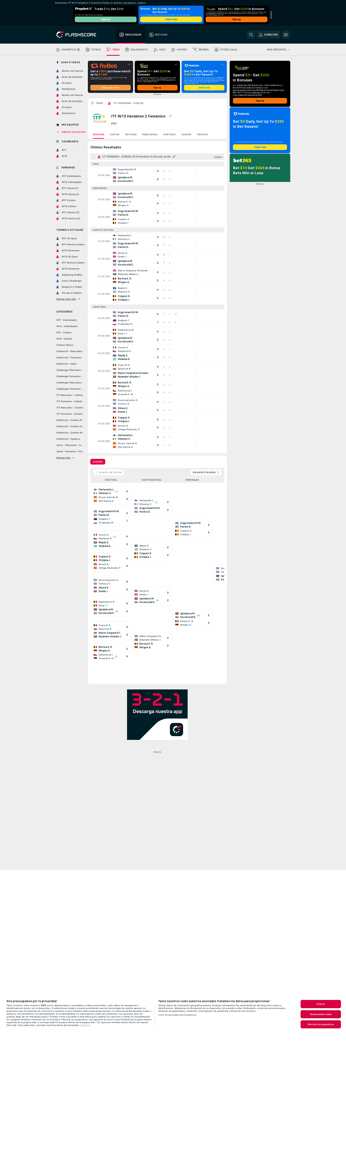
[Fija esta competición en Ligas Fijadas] (170, 116)
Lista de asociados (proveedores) (177, 1014)
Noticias (131, 134)
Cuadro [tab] (98, 461)
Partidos (169, 134)
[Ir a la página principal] (79, 34)
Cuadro (186, 134)
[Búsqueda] (251, 35)
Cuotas (114, 134)
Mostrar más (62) (66, 299)
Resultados (150, 134)
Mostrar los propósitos (321, 1024)
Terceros (85, 1025)
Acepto (321, 1004)
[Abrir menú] (286, 35)
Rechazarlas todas (320, 1014)
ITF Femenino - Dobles (128, 103)
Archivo (202, 134)
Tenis (99, 103)
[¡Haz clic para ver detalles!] (157, 175)
